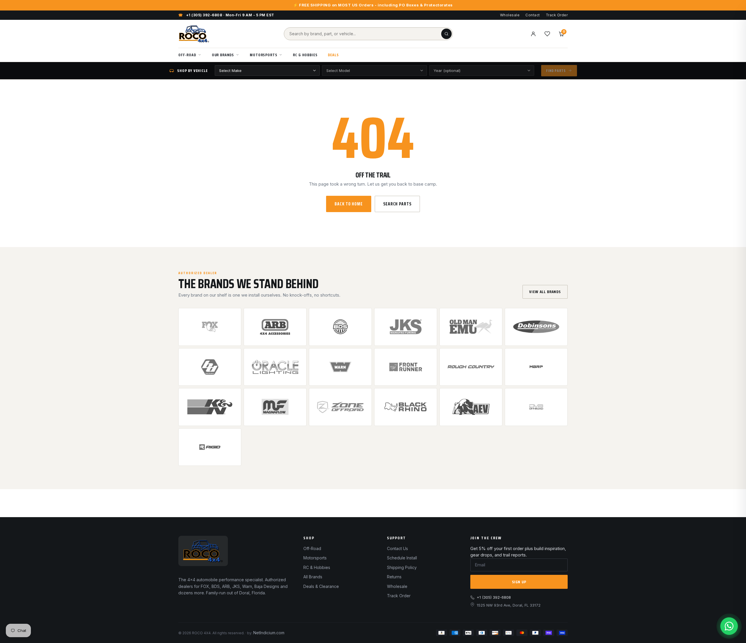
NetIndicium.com (268, 632)
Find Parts (556, 71)
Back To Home (349, 203)
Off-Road (187, 55)
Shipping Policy (402, 567)
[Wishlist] (547, 34)
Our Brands (223, 55)
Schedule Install (402, 557)
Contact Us (397, 548)
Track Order (557, 15)
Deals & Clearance (321, 586)
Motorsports (263, 55)
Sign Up (519, 582)
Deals (333, 55)
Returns (394, 576)
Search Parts (397, 203)
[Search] (446, 34)
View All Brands (545, 291)
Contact (532, 15)
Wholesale (510, 15)
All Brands (312, 576)
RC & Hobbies (305, 55)
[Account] (533, 34)
